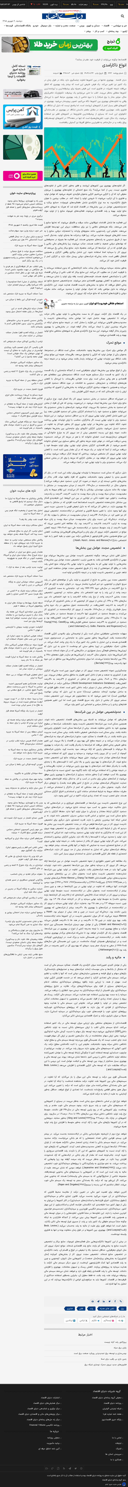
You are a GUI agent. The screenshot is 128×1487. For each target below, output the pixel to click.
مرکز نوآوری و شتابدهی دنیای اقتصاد (43, 1408)
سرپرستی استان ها (113, 1454)
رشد (91, 1308)
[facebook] (115, 1301)
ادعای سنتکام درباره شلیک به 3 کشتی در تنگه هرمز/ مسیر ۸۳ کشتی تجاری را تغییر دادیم (24, 594)
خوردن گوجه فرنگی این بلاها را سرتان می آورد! (24, 301)
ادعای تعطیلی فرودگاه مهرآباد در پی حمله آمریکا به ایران (24, 676)
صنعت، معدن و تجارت (65, 25)
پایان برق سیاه (120, 1347)
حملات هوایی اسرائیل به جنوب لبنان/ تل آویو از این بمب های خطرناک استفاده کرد (24, 637)
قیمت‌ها (9, 25)
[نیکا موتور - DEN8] (23, 94)
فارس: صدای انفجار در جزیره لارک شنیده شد (23, 818)
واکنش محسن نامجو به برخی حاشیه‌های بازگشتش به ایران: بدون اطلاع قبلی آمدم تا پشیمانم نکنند (24, 323)
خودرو (36, 25)
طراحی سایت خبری (115, 1484)
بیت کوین (38, 4)
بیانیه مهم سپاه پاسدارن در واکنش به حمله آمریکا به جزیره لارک (24, 781)
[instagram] (81, 1468)
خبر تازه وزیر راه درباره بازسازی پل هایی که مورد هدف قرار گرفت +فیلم (24, 858)
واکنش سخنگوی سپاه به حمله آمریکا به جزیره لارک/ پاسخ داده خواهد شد (25, 751)
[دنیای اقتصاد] (64, 16)
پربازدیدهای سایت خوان (23, 193)
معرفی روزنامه (53, 1437)
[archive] (46, 1468)
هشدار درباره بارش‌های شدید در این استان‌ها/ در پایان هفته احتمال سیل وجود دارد (24, 311)
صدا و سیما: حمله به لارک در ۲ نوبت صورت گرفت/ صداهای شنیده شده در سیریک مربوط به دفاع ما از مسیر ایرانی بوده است (23, 702)
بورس (82, 25)
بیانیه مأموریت (53, 1443)
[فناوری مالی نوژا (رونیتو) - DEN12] (23, 466)
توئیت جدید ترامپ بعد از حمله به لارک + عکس (24, 569)
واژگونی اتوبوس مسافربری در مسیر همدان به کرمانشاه (24, 881)
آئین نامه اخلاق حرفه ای (49, 1448)
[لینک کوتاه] (120, 1301)
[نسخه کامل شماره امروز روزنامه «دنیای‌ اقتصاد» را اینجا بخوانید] (34, 70)
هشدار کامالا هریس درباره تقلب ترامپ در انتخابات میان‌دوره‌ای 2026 (24, 742)
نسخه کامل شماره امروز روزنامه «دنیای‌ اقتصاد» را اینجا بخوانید (16, 73)
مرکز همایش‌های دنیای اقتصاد (46, 1403)
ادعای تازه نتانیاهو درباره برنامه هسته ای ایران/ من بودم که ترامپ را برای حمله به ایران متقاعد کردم (25, 723)
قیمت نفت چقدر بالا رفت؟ (31, 519)
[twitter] (109, 1301)
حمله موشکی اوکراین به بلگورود (28, 773)
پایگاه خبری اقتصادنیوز (111, 1419)
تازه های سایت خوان (23, 491)
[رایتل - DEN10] (23, 176)
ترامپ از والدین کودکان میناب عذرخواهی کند (23, 341)
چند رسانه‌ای (113, 31)
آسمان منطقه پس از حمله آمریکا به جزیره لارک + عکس (24, 382)
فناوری (70, 1308)
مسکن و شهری (93, 25)
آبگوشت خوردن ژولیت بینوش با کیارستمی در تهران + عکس (24, 628)
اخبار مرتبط (85, 1335)
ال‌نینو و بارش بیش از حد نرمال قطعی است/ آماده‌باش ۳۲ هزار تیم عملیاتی (26, 238)
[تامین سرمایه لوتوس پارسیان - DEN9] (23, 147)
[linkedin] (103, 1301)
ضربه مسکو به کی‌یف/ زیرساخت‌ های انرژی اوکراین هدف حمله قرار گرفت (24, 397)
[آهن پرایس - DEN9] (23, 117)
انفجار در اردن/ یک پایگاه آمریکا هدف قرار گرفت (24, 712)
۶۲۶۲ (115, 73)
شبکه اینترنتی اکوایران (112, 1408)
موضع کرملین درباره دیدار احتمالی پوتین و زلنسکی (24, 914)
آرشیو (124, 31)
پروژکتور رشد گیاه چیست (115, 1342)
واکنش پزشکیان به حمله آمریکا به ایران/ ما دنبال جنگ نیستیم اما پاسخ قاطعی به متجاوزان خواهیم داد (24, 501)
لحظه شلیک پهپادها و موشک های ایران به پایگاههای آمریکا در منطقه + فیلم (24, 604)
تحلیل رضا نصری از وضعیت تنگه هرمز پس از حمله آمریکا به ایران (24, 512)
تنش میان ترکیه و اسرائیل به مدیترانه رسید (24, 788)
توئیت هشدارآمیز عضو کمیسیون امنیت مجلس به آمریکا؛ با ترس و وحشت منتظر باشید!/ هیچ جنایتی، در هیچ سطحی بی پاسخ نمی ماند (25, 688)
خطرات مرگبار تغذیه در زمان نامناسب (26, 874)
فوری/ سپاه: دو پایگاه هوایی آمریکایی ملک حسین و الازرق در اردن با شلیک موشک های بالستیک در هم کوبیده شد (23, 425)
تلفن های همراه (107, 1308)
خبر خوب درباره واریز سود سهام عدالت (26, 230)
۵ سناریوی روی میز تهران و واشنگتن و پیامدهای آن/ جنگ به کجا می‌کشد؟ (26, 932)
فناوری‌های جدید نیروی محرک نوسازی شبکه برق (105, 1364)
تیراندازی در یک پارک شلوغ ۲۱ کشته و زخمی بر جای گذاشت (23, 373)
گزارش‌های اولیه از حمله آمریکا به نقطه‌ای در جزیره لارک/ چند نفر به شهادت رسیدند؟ (23, 405)
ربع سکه (124, 4)
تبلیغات (118, 1443)
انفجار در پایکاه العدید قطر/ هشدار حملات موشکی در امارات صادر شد (24, 334)
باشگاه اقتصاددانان (23, 25)
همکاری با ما (115, 1459)
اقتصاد (106, 25)
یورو (95, 4)
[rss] (64, 1468)
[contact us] (52, 1468)
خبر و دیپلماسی (120, 25)
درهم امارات (67, 4)
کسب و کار (99, 31)
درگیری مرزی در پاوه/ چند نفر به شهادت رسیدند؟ (25, 218)
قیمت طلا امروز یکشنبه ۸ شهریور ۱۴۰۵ (25, 225)
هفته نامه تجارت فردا (112, 1414)
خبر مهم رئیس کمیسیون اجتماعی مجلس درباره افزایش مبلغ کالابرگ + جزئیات (25, 414)
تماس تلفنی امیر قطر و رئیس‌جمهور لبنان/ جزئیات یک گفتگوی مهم (24, 849)
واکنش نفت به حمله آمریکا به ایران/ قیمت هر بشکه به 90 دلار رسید (24, 658)
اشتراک (118, 1448)
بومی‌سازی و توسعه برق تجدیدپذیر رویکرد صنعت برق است (100, 1353)
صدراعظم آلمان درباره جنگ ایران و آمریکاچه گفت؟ (24, 840)
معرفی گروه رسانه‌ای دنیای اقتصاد (106, 1397)
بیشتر (88, 31)
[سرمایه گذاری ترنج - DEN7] (64, 44)
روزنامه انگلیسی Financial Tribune (45, 1425)
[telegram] (98, 1301)
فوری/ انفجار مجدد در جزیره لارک (28, 389)
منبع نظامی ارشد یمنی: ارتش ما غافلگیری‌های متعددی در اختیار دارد (23, 956)
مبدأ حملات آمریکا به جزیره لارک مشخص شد (23, 293)
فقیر (81, 1308)
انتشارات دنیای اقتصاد (50, 1397)
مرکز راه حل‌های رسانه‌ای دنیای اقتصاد (43, 1419)
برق (122, 1308)
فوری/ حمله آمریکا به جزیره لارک (29, 245)
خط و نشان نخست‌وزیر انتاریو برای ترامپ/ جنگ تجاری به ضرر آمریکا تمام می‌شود (24, 923)
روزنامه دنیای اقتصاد (112, 1403)
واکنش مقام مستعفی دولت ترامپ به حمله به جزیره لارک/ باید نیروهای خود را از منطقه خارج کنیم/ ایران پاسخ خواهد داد (23, 543)
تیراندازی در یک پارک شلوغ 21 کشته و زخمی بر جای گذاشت (23, 867)
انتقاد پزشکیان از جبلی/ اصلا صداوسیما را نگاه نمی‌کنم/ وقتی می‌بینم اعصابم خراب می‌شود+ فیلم (24, 285)
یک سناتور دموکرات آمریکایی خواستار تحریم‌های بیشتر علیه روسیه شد (26, 364)
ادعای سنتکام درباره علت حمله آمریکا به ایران (23, 525)
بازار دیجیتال (46, 25)
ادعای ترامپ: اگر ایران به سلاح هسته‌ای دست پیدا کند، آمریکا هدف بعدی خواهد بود (23, 533)
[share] (58, 1468)
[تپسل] (45, 300)
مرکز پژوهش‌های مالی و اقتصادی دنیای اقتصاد (39, 1414)
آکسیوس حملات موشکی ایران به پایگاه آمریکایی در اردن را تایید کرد (25, 583)
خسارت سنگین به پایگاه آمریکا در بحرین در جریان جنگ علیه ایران (24, 890)
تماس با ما (116, 1437)
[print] (92, 1301)
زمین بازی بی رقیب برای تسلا (113, 1359)
